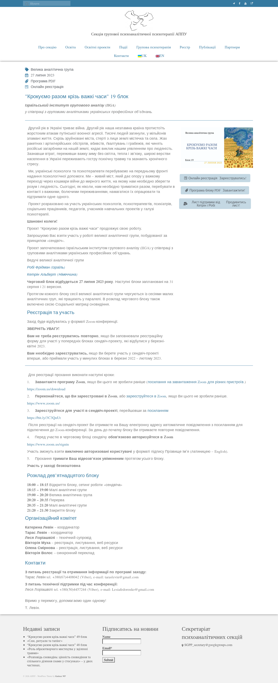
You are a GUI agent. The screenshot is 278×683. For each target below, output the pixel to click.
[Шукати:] (46, 3)
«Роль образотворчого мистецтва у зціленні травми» (57, 651)
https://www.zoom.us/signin (48, 444)
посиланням (158, 410)
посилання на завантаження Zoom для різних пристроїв (196, 381)
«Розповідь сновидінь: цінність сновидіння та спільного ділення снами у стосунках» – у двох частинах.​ (60, 661)
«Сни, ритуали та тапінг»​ (44, 640)
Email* (107, 648)
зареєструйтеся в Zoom (146, 396)
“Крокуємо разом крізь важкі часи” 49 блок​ (57, 636)
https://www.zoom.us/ (43, 403)
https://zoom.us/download (46, 388)
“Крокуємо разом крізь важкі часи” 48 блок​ (57, 645)
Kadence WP (60, 676)
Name (106, 637)
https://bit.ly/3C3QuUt (44, 417)
